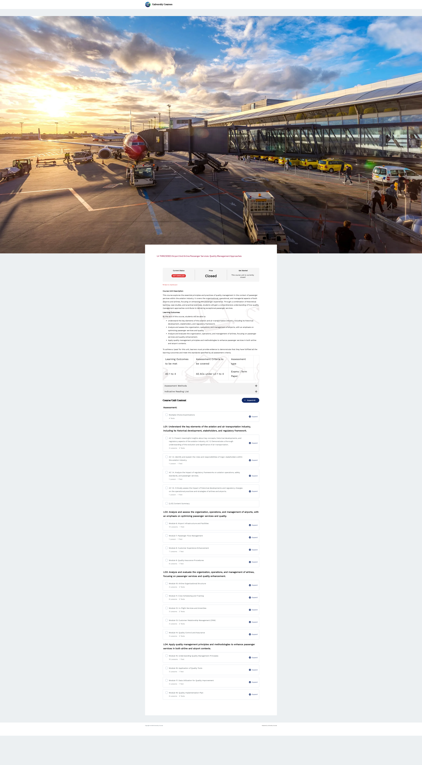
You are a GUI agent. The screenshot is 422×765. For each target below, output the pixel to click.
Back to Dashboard (170, 285)
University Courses (162, 4)
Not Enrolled (179, 276)
